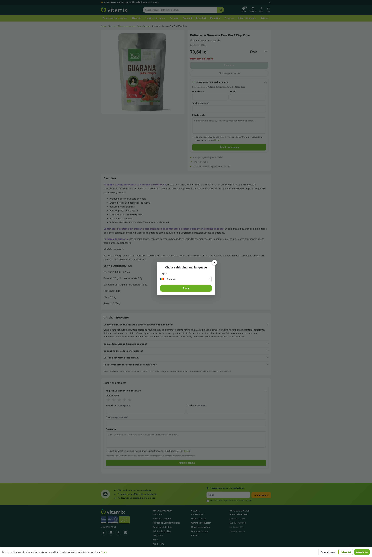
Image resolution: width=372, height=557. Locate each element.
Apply (186, 288)
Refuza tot (346, 552)
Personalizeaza (328, 552)
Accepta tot (362, 552)
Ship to (163, 273)
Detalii (104, 552)
